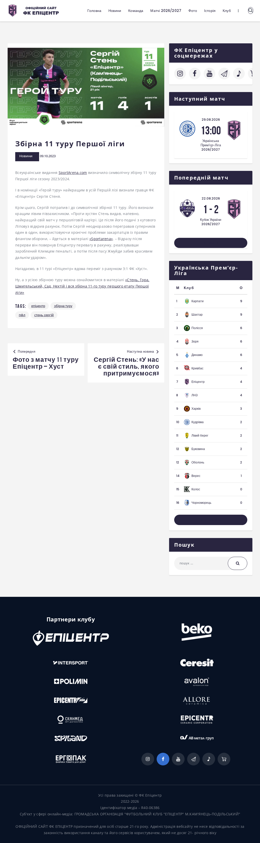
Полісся (197, 328)
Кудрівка (197, 422)
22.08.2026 (211, 198)
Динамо (197, 355)
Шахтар (197, 314)
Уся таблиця (210, 520)
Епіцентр (38, 305)
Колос (195, 489)
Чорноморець (201, 502)
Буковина (198, 449)
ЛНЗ (194, 395)
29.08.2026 (211, 119)
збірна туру (63, 305)
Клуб (189, 288)
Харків (196, 408)
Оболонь (197, 462)
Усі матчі (210, 242)
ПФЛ (22, 315)
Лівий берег (199, 435)
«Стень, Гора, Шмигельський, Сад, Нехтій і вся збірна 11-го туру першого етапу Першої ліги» (82, 286)
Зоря (195, 341)
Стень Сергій (44, 315)
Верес (195, 476)
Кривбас (197, 368)
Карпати (197, 301)
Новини (25, 156)
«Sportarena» (101, 238)
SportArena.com (73, 172)
